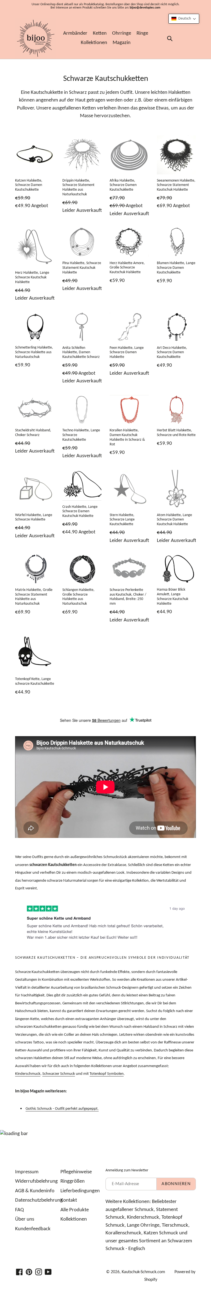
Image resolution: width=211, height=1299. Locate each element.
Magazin (122, 42)
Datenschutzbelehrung (39, 1200)
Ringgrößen (72, 1181)
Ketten (100, 33)
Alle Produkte (74, 1210)
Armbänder (75, 33)
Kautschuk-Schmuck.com (143, 1272)
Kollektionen (94, 42)
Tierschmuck (175, 1225)
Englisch (136, 1248)
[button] (184, 18)
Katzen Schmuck (161, 1233)
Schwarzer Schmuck (58, 1074)
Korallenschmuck (123, 1233)
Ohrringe (121, 33)
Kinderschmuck (27, 1074)
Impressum (26, 1172)
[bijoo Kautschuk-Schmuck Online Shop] (35, 38)
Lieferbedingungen (80, 1191)
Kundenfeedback (33, 1229)
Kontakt (68, 1200)
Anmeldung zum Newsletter (127, 1170)
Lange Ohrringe (143, 1225)
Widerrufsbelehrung (36, 1181)
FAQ (19, 1210)
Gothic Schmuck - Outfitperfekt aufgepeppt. (62, 1109)
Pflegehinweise (76, 1172)
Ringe (142, 33)
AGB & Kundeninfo (34, 1191)
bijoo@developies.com (145, 7)
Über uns (24, 1219)
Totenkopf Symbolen (107, 1074)
